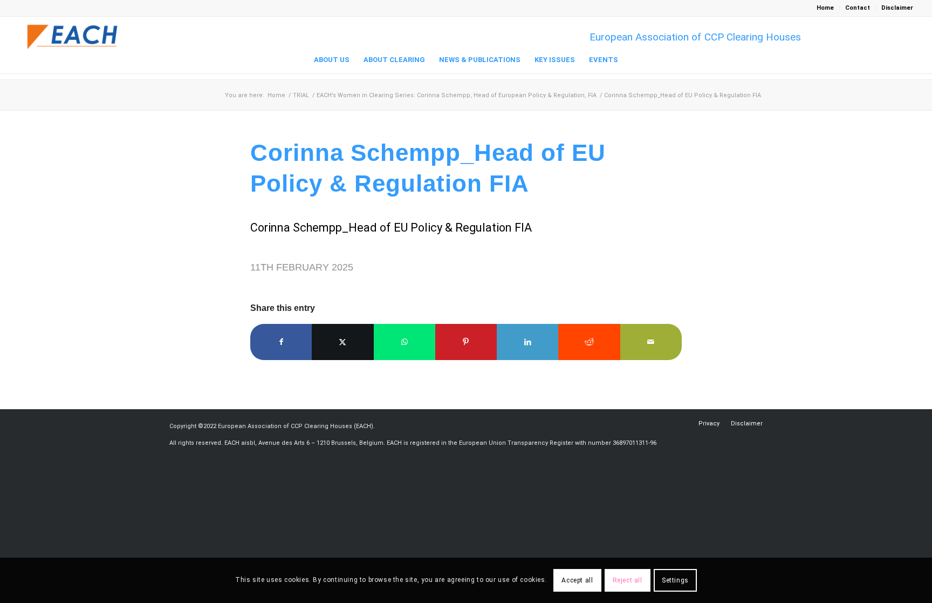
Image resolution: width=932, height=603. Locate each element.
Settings (675, 580)
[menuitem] (825, 8)
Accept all (577, 580)
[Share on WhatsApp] (404, 342)
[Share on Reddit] (589, 342)
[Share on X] (342, 342)
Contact (857, 7)
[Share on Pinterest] (466, 342)
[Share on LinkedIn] (527, 342)
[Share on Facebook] (281, 342)
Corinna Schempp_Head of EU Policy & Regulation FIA (391, 227)
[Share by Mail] (651, 342)
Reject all (627, 580)
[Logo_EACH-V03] (72, 37)
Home (825, 7)
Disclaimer (897, 7)
